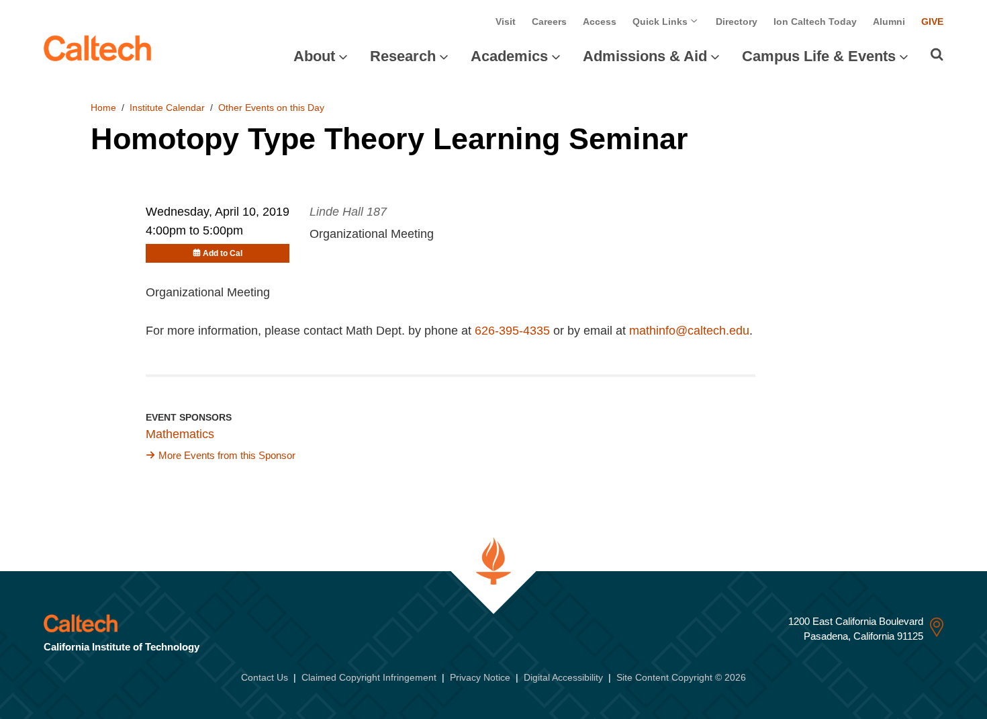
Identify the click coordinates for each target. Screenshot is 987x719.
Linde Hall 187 (348, 211)
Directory (736, 21)
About (314, 56)
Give (932, 21)
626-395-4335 (512, 330)
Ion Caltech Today (815, 21)
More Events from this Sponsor (226, 455)
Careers (549, 21)
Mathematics (180, 434)
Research (403, 56)
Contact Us (264, 677)
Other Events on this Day (271, 107)
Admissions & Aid (645, 56)
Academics (509, 56)
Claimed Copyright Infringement (368, 677)
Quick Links (661, 21)
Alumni (889, 21)
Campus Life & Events (819, 56)
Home (103, 107)
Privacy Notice (480, 677)
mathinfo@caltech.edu (689, 330)
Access (599, 21)
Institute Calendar (167, 107)
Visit (506, 21)
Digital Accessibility (563, 677)
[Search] (937, 54)
